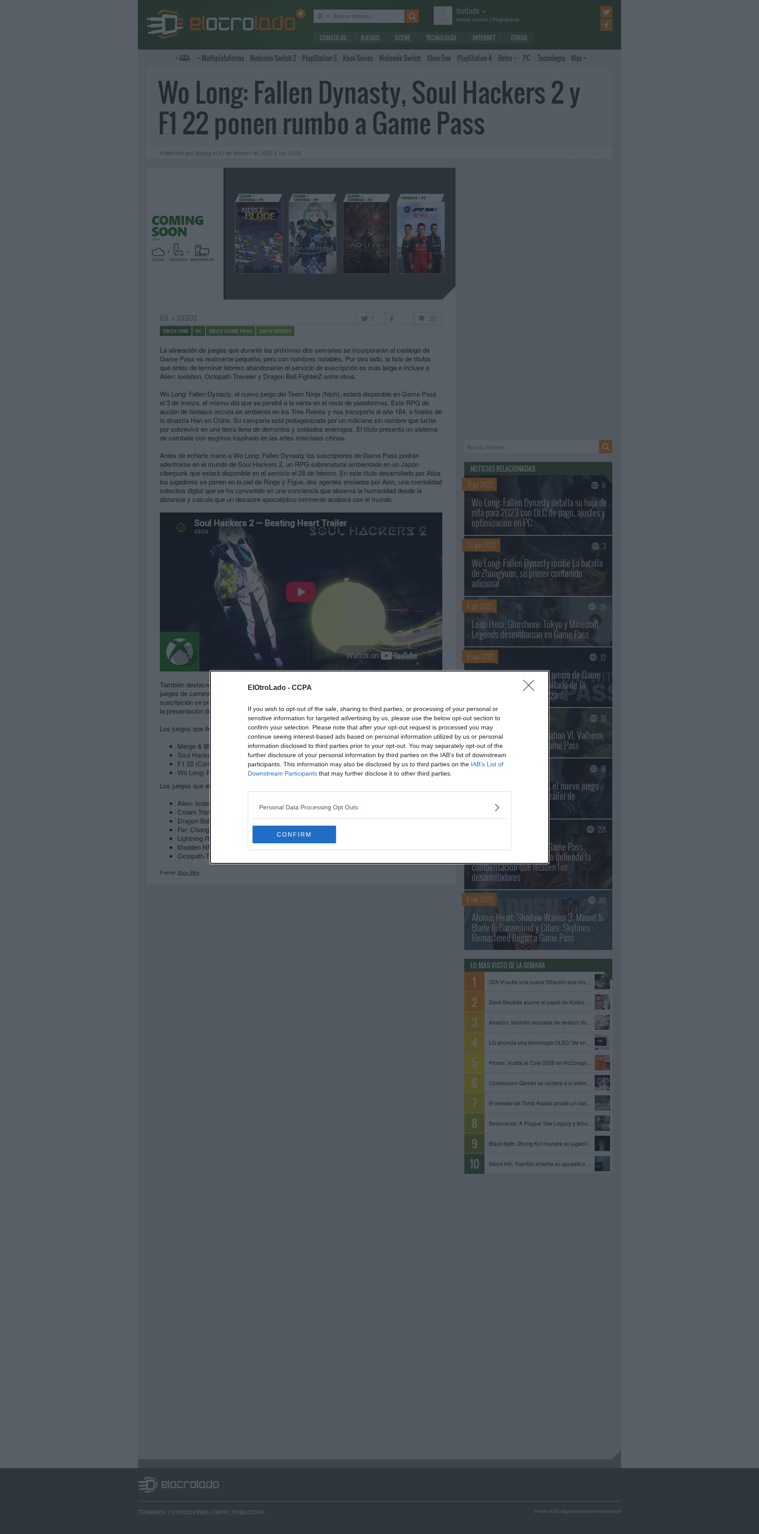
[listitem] (379, 807)
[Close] (531, 688)
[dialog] (379, 767)
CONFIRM (294, 834)
